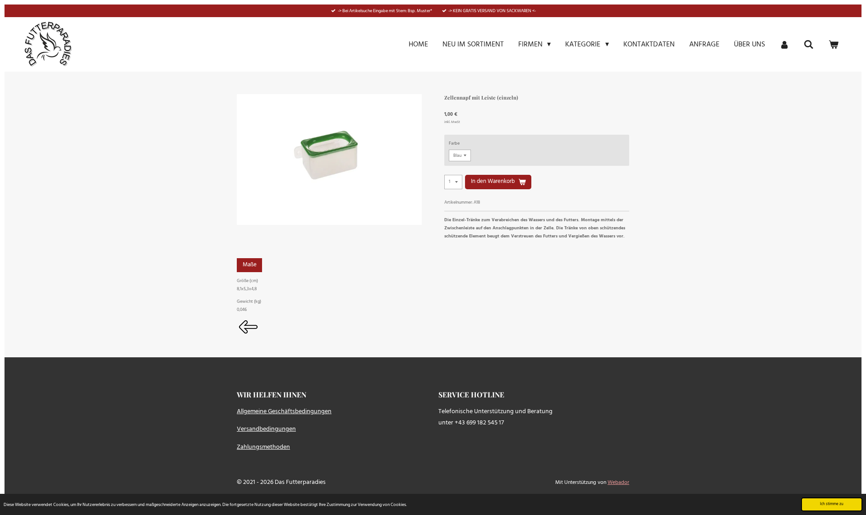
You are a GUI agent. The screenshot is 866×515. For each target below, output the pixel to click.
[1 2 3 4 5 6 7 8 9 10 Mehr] (453, 182)
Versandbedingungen (266, 429)
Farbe (454, 143)
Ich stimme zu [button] (831, 504)
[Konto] (784, 45)
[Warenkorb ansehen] (833, 45)
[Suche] (809, 45)
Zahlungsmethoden (263, 447)
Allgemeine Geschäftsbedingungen (284, 411)
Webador (618, 483)
